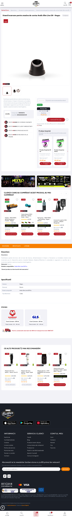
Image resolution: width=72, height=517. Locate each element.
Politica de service (9, 448)
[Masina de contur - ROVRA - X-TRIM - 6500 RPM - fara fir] (60, 359)
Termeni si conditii (9, 453)
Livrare (26, 246)
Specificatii (17, 246)
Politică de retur (9, 450)
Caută (29, 437)
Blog (28, 440)
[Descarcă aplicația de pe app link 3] (43, 423)
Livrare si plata (8, 445)
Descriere (5, 246)
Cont (51, 437)
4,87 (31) (13, 223)
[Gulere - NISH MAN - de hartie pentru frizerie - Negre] (11, 205)
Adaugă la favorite (17, 199)
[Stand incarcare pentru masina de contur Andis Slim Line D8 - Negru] (36, 84)
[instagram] (9, 476)
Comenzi (53, 440)
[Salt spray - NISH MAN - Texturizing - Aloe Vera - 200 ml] (44, 205)
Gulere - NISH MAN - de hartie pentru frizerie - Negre (11, 219)
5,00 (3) (62, 225)
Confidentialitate (9, 440)
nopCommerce (11, 505)
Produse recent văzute (34, 442)
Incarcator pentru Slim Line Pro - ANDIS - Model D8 (60, 221)
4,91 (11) (29, 219)
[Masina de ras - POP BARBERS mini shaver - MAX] (44, 359)
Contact (6, 455)
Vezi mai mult (43, 158)
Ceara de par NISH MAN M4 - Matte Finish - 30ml (26, 215)
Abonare (66, 469)
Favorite (67, 120)
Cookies (6, 442)
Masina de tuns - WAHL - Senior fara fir (11, 371)
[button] (68, 151)
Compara (65, 15)
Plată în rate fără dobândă (35, 450)
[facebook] (4, 476)
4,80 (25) (29, 376)
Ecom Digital (25, 505)
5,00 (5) (46, 223)
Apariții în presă (32, 453)
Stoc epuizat (10, 384)
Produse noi (30, 448)
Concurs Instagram (33, 455)
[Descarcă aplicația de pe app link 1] (9, 423)
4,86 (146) (62, 373)
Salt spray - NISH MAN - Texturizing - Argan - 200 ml (44, 219)
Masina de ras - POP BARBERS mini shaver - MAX (44, 372)
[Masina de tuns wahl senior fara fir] (11, 359)
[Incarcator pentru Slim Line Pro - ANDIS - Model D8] (60, 205)
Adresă (52, 442)
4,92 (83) (13, 376)
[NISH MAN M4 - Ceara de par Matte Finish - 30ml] (28, 205)
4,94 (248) (46, 376)
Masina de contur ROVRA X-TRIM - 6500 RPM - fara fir (60, 370)
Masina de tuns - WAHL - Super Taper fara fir (27, 372)
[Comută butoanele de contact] (69, 507)
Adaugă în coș (55, 120)
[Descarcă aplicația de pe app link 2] (26, 423)
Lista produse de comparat (35, 445)
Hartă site (7, 437)
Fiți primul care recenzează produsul (56, 100)
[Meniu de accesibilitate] (2, 508)
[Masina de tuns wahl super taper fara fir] (28, 359)
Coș (51, 445)
